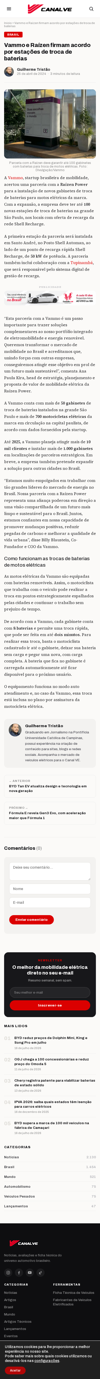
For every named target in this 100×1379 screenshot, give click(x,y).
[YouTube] (30, 1273)
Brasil (8, 1307)
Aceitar (15, 1370)
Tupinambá (82, 262)
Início (8, 23)
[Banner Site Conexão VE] (50, 298)
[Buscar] (91, 8)
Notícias (10, 1293)
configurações (46, 1361)
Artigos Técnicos (18, 1321)
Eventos (11, 1336)
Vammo (15, 177)
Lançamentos (15, 1329)
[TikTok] (40, 1273)
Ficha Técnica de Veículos (73, 1293)
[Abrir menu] (9, 9)
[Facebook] (19, 1273)
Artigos (10, 1300)
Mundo (9, 1314)
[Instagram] (8, 1273)
